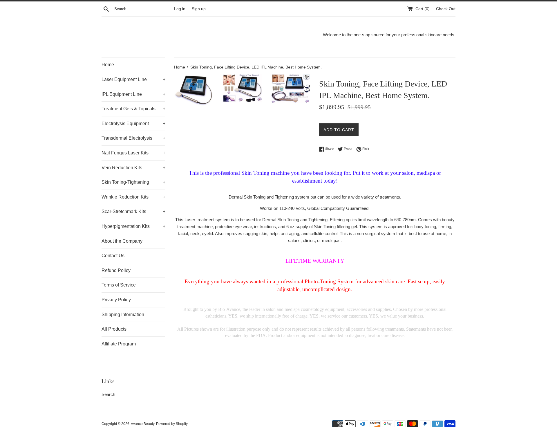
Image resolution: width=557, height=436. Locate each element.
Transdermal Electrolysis (133, 138)
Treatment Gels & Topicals (133, 108)
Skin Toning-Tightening (133, 182)
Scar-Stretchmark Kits (133, 211)
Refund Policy (116, 270)
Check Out (445, 9)
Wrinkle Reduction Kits (133, 196)
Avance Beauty (142, 424)
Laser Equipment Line (133, 79)
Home (108, 64)
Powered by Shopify (172, 424)
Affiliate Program (119, 343)
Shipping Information (123, 314)
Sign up (199, 9)
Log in (179, 9)
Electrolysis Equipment (133, 123)
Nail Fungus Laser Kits (133, 152)
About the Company (122, 241)
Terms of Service (119, 284)
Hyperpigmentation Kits (133, 226)
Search (108, 394)
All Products (114, 329)
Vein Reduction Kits (133, 167)
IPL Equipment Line (133, 94)
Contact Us (113, 255)
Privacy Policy (116, 299)
